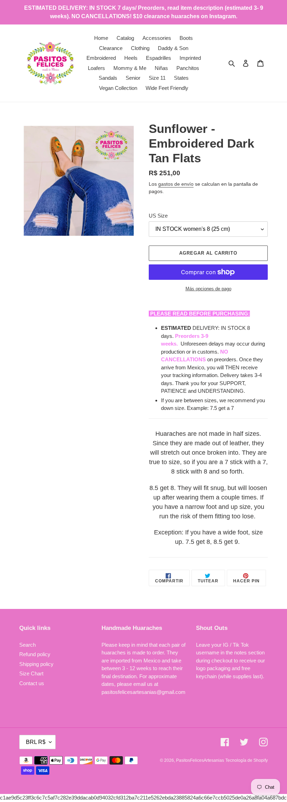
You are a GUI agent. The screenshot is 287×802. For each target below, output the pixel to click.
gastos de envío (176, 184)
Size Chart (31, 673)
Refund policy (34, 654)
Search (27, 645)
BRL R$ (36, 742)
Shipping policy (36, 664)
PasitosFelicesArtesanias (200, 760)
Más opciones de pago (208, 288)
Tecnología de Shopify (246, 760)
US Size (158, 216)
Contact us (31, 683)
